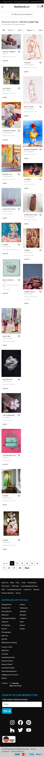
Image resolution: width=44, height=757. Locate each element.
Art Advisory (32, 582)
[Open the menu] (2, 7)
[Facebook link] (22, 725)
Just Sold (5, 654)
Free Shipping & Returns (29, 586)
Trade (23, 582)
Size (19, 30)
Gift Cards (15, 586)
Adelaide (23, 611)
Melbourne (24, 608)
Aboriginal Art (7, 604)
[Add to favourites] (19, 52)
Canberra (23, 618)
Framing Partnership (14, 589)
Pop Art (4, 629)
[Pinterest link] (30, 725)
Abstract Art (6, 608)
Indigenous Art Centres (10, 675)
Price (10, 30)
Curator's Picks (7, 647)
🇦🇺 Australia (14, 683)
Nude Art (5, 622)
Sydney (22, 604)
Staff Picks (5, 650)
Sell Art (4, 678)
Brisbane (23, 615)
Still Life (4, 639)
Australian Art (7, 611)
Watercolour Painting (9, 642)
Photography (6, 632)
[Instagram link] (14, 725)
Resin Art (5, 635)
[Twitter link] (22, 733)
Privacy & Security (17, 751)
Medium (29, 30)
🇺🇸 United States (16, 685)
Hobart (22, 629)
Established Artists (8, 657)
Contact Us (27, 589)
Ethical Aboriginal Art (9, 671)
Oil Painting (6, 625)
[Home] (22, 7)
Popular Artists (7, 664)
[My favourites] (38, 6)
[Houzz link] (14, 733)
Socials (18, 593)
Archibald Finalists (8, 668)
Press (17, 582)
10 (20, 568)
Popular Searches (8, 593)
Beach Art (5, 615)
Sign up (7, 711)
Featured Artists (7, 661)
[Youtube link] (30, 733)
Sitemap (36, 589)
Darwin (22, 625)
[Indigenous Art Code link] (22, 739)
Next (27, 568)
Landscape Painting (8, 618)
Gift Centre (6, 586)
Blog (12, 582)
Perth (22, 622)
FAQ (3, 589)
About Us (5, 582)
